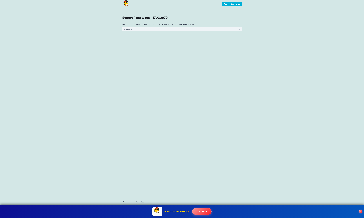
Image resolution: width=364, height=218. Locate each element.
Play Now (201, 211)
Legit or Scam (128, 202)
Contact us (140, 202)
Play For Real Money (232, 4)
